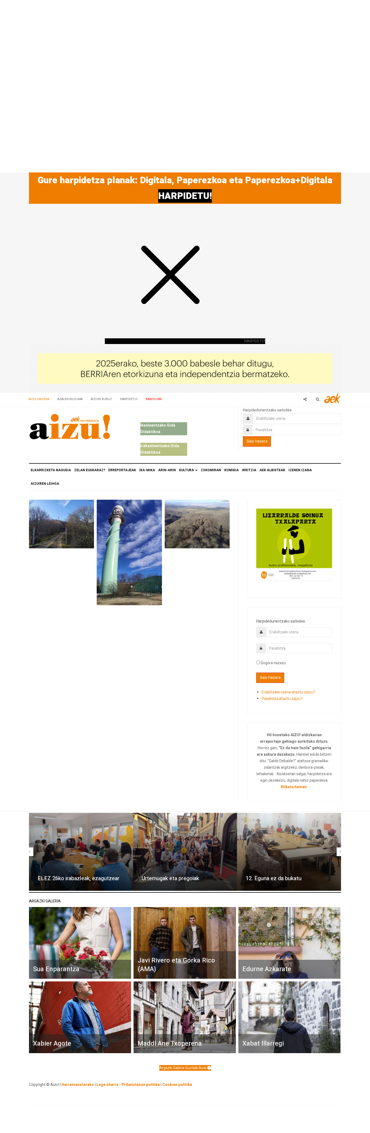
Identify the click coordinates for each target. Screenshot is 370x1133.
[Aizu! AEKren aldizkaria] (69, 426)
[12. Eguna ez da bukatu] (289, 852)
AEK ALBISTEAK (272, 470)
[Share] (304, 399)
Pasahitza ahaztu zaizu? (282, 699)
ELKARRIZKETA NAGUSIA (51, 470)
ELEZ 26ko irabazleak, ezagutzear (78, 878)
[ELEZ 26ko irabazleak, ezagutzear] (81, 852)
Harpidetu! (129, 399)
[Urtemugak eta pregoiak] (185, 852)
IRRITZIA (249, 470)
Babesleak (154, 399)
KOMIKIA (231, 470)
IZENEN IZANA (300, 470)
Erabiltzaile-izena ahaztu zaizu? (288, 692)
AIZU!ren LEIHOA (45, 483)
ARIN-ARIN (167, 470)
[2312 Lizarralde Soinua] (294, 544)
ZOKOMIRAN (211, 470)
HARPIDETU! (185, 196)
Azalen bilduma (70, 399)
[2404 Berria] (185, 368)
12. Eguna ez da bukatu (273, 878)
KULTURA (187, 470)
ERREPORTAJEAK (122, 470)
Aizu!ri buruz (101, 399)
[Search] (317, 399)
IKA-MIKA (147, 470)
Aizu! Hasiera (39, 399)
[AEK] (332, 398)
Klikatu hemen (294, 787)
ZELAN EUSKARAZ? (89, 470)
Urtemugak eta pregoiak (170, 878)
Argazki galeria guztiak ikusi (183, 1068)
